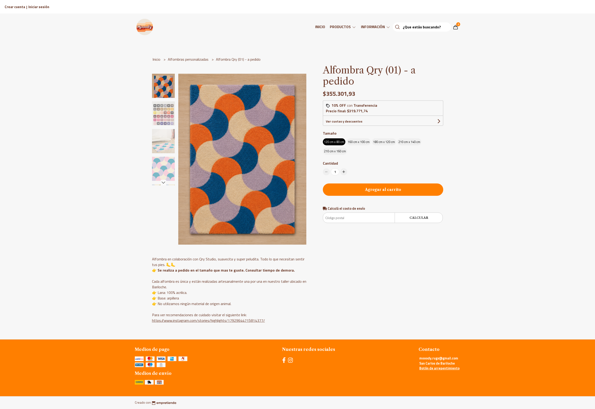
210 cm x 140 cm (409, 142)
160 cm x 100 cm (359, 142)
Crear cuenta (15, 7)
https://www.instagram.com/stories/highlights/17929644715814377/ (208, 320)
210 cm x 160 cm (335, 151)
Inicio (320, 27)
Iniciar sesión (38, 7)
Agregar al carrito (383, 189)
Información (373, 27)
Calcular (419, 217)
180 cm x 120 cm (384, 142)
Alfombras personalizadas (188, 59)
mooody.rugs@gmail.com (438, 358)
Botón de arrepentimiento (439, 368)
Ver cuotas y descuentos (344, 121)
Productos (341, 27)
